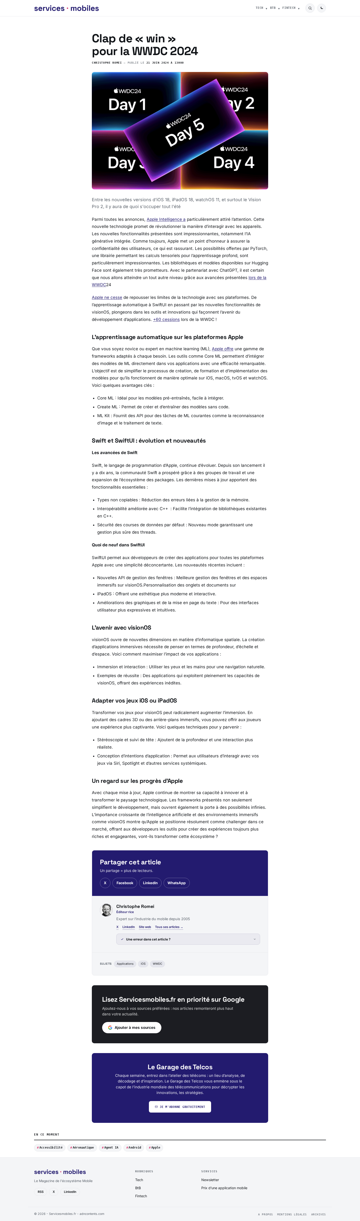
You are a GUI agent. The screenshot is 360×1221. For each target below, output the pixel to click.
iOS (143, 963)
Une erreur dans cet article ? (148, 939)
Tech (259, 8)
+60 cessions (166, 319)
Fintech (289, 8)
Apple (155, 1147)
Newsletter (210, 1180)
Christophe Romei (107, 62)
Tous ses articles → (169, 927)
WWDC (157, 963)
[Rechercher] (310, 8)
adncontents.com (92, 1214)
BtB (273, 8)
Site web (145, 927)
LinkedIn (150, 883)
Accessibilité (50, 1147)
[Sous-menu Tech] (266, 8)
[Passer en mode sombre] (321, 8)
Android (135, 1147)
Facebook (125, 883)
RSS (41, 1192)
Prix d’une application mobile (224, 1188)
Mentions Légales (292, 1214)
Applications (125, 963)
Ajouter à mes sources (135, 1027)
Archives (318, 1214)
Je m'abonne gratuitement (182, 1107)
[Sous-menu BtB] (279, 8)
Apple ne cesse (107, 297)
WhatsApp (177, 883)
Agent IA (111, 1147)
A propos (265, 1214)
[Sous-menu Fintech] (299, 8)
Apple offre (222, 348)
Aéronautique (83, 1147)
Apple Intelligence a (166, 219)
